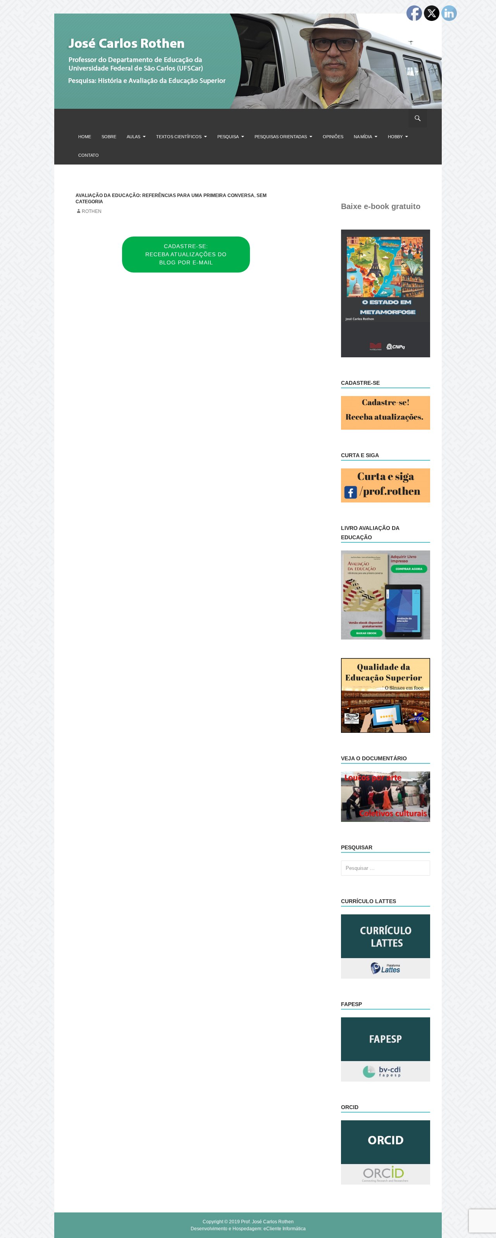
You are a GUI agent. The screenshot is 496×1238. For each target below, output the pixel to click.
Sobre (109, 136)
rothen (92, 211)
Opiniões (333, 136)
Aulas (133, 136)
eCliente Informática (285, 1228)
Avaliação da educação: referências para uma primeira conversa (165, 195)
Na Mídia (363, 136)
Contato (88, 155)
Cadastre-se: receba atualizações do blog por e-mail (186, 254)
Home (84, 136)
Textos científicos (179, 136)
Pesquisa (228, 136)
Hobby (395, 136)
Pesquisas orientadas (281, 136)
